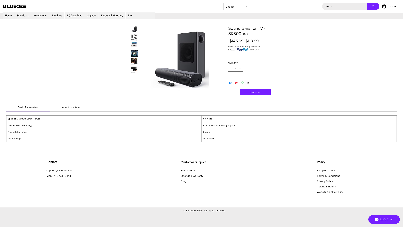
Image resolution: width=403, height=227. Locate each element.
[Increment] (240, 68)
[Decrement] (231, 68)
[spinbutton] (235, 68)
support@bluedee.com (59, 170)
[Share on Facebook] (230, 83)
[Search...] (373, 6)
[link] (28, 107)
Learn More (254, 49)
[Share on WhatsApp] (242, 83)
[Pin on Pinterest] (236, 83)
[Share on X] (248, 83)
